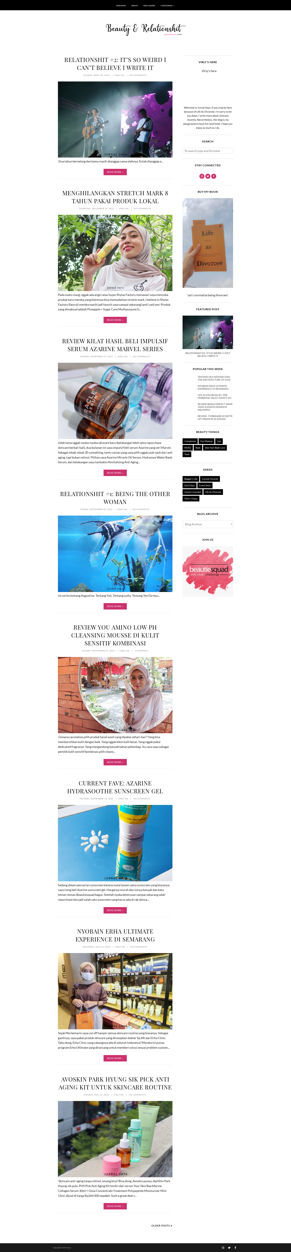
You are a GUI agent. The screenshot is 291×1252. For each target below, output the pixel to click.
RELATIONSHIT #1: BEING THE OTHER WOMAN (115, 497)
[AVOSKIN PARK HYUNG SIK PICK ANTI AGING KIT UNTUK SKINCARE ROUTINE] (115, 1176)
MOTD (187, 447)
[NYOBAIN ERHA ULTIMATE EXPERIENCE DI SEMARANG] (115, 1028)
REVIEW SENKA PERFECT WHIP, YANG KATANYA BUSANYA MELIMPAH (215, 407)
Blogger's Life (190, 479)
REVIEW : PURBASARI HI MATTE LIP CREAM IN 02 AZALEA (215, 417)
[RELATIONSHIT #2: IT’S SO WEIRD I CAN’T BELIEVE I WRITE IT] (115, 156)
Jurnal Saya (66, 1247)
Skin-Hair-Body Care (215, 447)
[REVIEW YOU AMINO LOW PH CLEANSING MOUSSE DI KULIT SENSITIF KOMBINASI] (115, 732)
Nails (198, 447)
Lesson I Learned (192, 492)
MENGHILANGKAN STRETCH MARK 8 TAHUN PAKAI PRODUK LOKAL (115, 197)
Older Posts (160, 1225)
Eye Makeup (206, 441)
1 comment (141, 650)
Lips (219, 441)
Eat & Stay (189, 485)
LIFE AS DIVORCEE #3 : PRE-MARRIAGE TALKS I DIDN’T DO (214, 396)
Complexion (190, 441)
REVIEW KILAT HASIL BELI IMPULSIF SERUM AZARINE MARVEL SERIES (115, 345)
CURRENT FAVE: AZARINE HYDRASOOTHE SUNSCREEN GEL (115, 787)
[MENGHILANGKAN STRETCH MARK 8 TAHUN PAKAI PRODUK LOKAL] (115, 290)
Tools (186, 454)
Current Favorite (210, 479)
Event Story (205, 485)
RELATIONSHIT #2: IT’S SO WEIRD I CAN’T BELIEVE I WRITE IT (115, 63)
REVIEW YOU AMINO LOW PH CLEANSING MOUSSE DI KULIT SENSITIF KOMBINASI (115, 635)
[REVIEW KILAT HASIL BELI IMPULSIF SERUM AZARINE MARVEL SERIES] (115, 438)
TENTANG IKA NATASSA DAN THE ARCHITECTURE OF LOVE (214, 378)
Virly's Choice (191, 498)
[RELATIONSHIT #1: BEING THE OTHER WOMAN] (115, 591)
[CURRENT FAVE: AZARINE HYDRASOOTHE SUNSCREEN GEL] (115, 880)
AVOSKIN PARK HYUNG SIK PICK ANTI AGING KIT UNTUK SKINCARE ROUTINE (115, 1083)
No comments (138, 75)
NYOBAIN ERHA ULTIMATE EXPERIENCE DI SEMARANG (115, 935)
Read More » (115, 172)
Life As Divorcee (213, 492)
